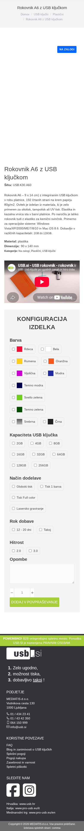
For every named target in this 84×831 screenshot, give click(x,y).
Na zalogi (24, 251)
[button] (15, 7)
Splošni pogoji (15, 753)
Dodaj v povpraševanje (34, 602)
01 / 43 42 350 (20, 718)
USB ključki (49, 251)
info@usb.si (18, 727)
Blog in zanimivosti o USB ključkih (29, 749)
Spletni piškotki (16, 766)
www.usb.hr (27, 804)
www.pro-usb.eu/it (27, 808)
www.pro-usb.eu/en (42, 812)
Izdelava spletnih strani (37, 827)
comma (56, 827)
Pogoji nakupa (16, 758)
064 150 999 (19, 722)
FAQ (9, 745)
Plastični (36, 251)
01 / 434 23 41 (20, 714)
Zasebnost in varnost (20, 762)
